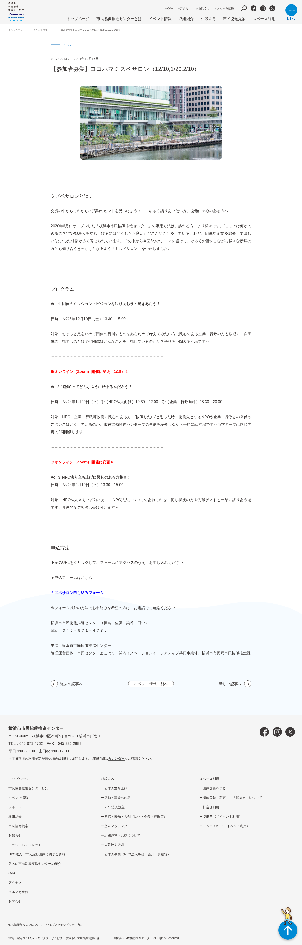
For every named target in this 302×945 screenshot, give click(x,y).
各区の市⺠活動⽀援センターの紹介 (34, 864)
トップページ (78, 19)
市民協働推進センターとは (119, 19)
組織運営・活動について (122, 835)
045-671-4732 (31, 744)
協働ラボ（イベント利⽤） (222, 816)
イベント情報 (160, 19)
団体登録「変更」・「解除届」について (232, 798)
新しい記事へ (230, 684)
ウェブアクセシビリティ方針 (64, 924)
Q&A (170, 8)
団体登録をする (214, 788)
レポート (15, 807)
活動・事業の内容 (117, 798)
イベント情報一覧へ (151, 684)
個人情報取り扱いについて (25, 924)
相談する (208, 19)
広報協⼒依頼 (114, 845)
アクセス (185, 8)
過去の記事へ (71, 684)
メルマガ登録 (225, 8)
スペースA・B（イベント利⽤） (226, 826)
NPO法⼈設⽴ (114, 807)
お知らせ (15, 835)
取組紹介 (186, 19)
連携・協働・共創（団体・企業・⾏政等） (135, 816)
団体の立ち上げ (115, 788)
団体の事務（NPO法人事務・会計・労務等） (137, 854)
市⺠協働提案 (234, 19)
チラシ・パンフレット (25, 845)
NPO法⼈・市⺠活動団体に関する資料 (36, 854)
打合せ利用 (211, 807)
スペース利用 (264, 19)
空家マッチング (115, 826)
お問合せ (204, 8)
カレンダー (116, 758)
